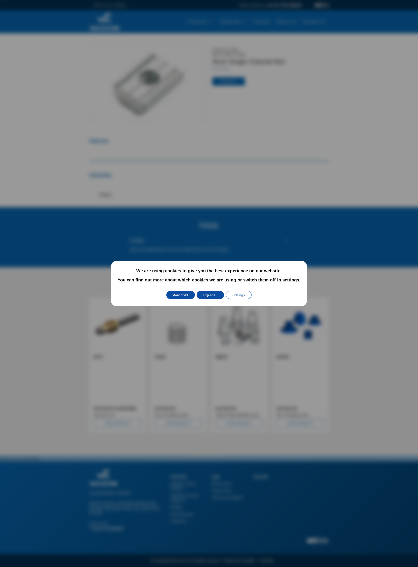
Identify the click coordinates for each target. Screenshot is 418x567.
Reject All (210, 295)
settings (290, 280)
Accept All (180, 295)
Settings (239, 295)
